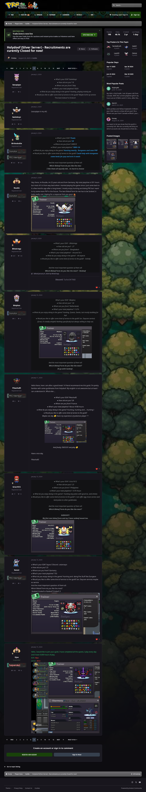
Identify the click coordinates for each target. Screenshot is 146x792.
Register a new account (29, 754)
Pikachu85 (16, 388)
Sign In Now (76, 755)
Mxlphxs (16, 305)
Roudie (17, 188)
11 (49, 68)
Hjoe (17, 657)
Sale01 (134, 46)
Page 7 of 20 (71, 68)
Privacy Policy (18, 788)
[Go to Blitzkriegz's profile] (17, 241)
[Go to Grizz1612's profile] (17, 480)
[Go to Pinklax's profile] (8, 58)
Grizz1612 (17, 487)
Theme (8, 788)
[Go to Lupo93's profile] (108, 54)
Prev (11, 68)
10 (45, 68)
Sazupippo (16, 85)
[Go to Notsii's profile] (17, 563)
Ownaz (134, 53)
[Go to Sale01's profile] (126, 47)
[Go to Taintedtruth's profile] (108, 47)
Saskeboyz (16, 117)
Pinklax (13, 58)
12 (53, 68)
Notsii (16, 570)
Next (58, 68)
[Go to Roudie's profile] (17, 181)
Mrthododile (16, 143)
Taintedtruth (116, 46)
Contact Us (28, 788)
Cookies (37, 788)
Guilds (34, 58)
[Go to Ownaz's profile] (126, 54)
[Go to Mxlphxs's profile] (17, 298)
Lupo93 (116, 53)
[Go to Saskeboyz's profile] (17, 110)
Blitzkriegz (16, 249)
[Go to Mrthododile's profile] (17, 136)
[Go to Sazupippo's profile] (17, 77)
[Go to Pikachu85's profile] (17, 381)
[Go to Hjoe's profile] (17, 650)
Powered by (131, 788)
